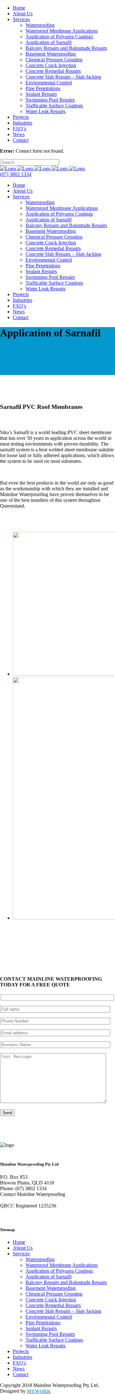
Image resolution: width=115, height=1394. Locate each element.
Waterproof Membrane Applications (62, 1265)
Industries (22, 1357)
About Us (23, 1248)
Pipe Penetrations (43, 1322)
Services (21, 1253)
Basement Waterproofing (51, 1288)
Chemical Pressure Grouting (54, 1294)
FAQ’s (19, 1363)
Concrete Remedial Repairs (53, 1305)
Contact (20, 1374)
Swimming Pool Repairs (50, 1334)
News (19, 1368)
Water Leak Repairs (45, 1345)
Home (19, 1242)
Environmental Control (49, 1317)
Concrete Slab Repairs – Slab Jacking (63, 1311)
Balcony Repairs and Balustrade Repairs (66, 1282)
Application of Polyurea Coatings (59, 1271)
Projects (21, 1351)
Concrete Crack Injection (51, 1299)
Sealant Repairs (41, 1328)
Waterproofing (40, 1259)
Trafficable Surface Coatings (54, 1340)
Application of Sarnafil (49, 1276)
